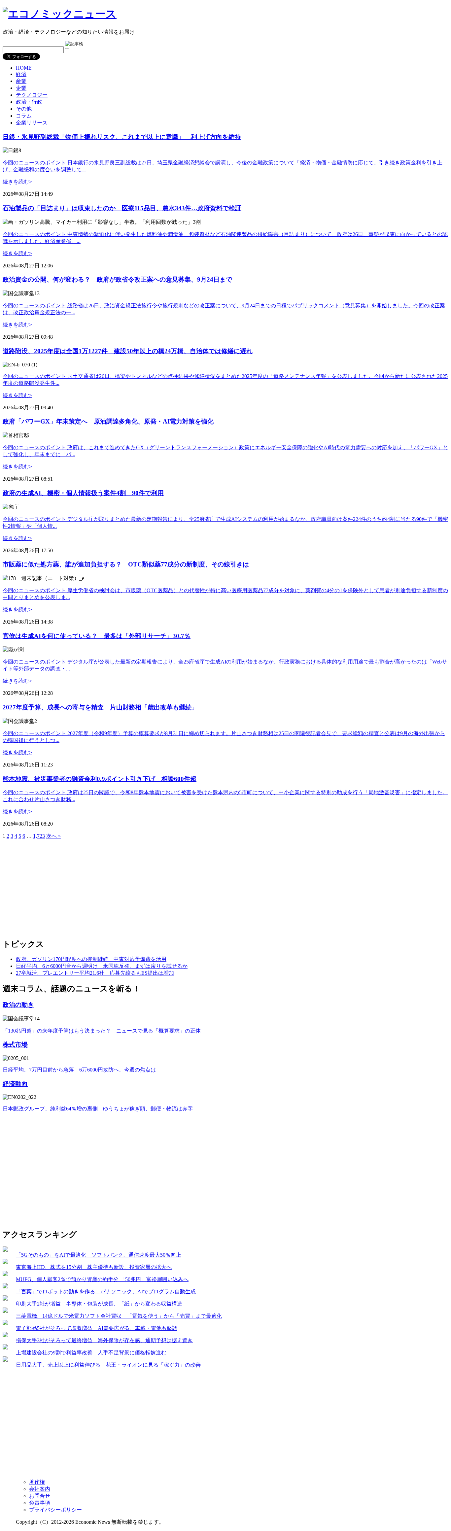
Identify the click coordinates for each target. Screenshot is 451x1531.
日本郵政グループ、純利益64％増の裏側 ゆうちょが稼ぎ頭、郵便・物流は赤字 (98, 1108)
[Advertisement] (58, 886)
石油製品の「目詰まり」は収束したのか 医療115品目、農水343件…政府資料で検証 (122, 208)
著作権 (37, 1482)
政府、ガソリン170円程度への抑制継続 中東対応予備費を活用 (91, 959)
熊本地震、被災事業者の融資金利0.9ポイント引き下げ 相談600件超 (99, 778)
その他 (24, 109)
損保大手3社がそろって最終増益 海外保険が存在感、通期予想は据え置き (104, 1340)
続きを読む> (17, 182)
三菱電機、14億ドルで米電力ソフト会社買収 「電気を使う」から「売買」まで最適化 (119, 1316)
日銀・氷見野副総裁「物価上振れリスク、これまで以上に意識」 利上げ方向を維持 (122, 136)
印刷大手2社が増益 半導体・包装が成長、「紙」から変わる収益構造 (99, 1304)
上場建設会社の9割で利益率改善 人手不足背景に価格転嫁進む (91, 1352)
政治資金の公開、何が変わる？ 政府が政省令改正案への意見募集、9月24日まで (117, 279)
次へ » (53, 836)
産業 (21, 81)
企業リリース (32, 122)
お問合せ (39, 1496)
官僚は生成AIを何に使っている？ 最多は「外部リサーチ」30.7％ (97, 635)
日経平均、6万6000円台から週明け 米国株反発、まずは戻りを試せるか (102, 966)
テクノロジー (32, 95)
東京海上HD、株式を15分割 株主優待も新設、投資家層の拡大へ (94, 1267)
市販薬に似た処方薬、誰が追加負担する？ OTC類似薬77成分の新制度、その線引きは (126, 564)
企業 (21, 88)
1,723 (39, 836)
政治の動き (18, 1004)
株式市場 (15, 1044)
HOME (24, 68)
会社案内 (39, 1489)
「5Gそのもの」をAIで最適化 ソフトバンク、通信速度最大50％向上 (98, 1255)
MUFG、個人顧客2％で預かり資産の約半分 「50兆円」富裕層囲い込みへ (102, 1279)
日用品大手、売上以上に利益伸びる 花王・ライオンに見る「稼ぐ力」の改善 (108, 1365)
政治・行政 (29, 102)
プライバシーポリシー (55, 1510)
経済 (21, 74)
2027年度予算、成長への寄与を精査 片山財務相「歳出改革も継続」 (100, 707)
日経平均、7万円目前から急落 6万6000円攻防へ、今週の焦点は (79, 1069)
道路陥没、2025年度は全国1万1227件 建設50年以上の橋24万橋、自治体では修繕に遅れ (128, 351)
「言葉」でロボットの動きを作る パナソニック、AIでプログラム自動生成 (106, 1291)
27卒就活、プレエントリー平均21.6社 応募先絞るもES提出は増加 (95, 973)
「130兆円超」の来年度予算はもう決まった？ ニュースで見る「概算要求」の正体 (102, 1031)
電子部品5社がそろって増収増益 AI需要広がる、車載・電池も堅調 (96, 1328)
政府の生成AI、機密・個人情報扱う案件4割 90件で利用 (83, 493)
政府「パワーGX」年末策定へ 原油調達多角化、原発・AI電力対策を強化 (108, 421)
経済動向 (15, 1083)
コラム (24, 116)
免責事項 (39, 1503)
